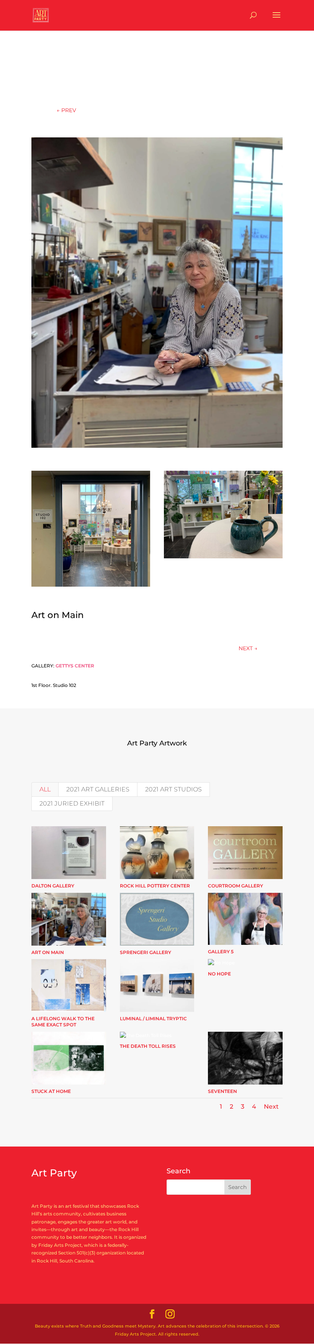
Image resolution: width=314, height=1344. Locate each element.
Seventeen (222, 1091)
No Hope (219, 974)
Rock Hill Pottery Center (155, 886)
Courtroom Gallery (235, 886)
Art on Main (47, 952)
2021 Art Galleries (97, 789)
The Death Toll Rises (148, 1046)
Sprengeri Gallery (145, 952)
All (45, 789)
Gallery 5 (221, 951)
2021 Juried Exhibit (72, 803)
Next (271, 1106)
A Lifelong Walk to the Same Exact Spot (63, 1022)
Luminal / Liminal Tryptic (153, 1018)
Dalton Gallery (52, 886)
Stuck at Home (51, 1091)
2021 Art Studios (173, 789)
